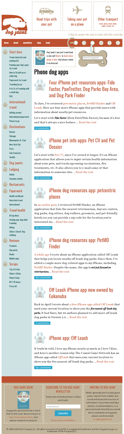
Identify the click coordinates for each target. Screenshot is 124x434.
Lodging (14, 169)
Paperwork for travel (17, 80)
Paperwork (15, 190)
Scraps (13, 263)
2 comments (42, 323)
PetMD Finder (96, 104)
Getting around (15, 112)
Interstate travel (16, 200)
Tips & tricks (14, 269)
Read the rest (87, 122)
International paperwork (19, 116)
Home (6, 42)
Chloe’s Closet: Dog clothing (17, 233)
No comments (43, 177)
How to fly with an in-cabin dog (17, 74)
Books (11, 254)
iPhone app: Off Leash (68, 337)
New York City (15, 144)
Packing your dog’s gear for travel (19, 66)
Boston (12, 131)
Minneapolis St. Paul (17, 140)
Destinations (17, 126)
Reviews (14, 240)
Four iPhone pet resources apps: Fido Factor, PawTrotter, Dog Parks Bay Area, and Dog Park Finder (84, 89)
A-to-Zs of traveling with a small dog (19, 90)
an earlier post (47, 205)
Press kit (13, 286)
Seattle (12, 157)
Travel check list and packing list (17, 59)
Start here (15, 51)
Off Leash (63, 357)
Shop (39, 42)
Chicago (12, 136)
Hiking (11, 227)
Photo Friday (14, 277)
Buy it (58, 55)
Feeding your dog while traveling (18, 221)
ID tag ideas (14, 215)
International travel (17, 104)
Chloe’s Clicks (15, 273)
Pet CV (59, 155)
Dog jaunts (16, 162)
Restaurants (17, 184)
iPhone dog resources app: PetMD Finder (79, 243)
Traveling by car (15, 84)
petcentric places (74, 104)
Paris (11, 148)
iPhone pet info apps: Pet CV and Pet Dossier (82, 143)
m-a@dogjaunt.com (102, 419)
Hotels (12, 174)
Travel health (17, 210)
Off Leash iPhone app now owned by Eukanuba (81, 293)
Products (13, 245)
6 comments (42, 128)
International (14, 204)
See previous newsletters (63, 420)
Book (48, 42)
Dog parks (13, 250)
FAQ (10, 96)
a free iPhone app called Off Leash (91, 305)
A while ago (41, 255)
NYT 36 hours (15, 282)
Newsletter (27, 42)
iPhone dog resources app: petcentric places (82, 193)
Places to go (14, 121)
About (15, 42)
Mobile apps (14, 258)
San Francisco (15, 153)
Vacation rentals (16, 178)
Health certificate (16, 196)
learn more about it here (21, 417)
